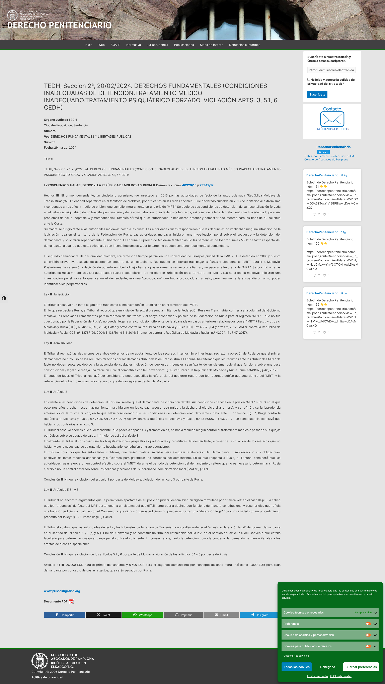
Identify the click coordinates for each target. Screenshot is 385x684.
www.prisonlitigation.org (62, 591)
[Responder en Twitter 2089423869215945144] (309, 214)
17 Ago (344, 175)
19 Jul (344, 293)
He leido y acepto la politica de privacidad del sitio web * (331, 82)
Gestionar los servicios (296, 655)
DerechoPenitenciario (322, 175)
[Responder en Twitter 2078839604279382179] (309, 332)
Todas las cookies (297, 667)
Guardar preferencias (361, 667)
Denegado (327, 667)
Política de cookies (317, 676)
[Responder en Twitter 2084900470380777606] (309, 275)
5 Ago (344, 232)
